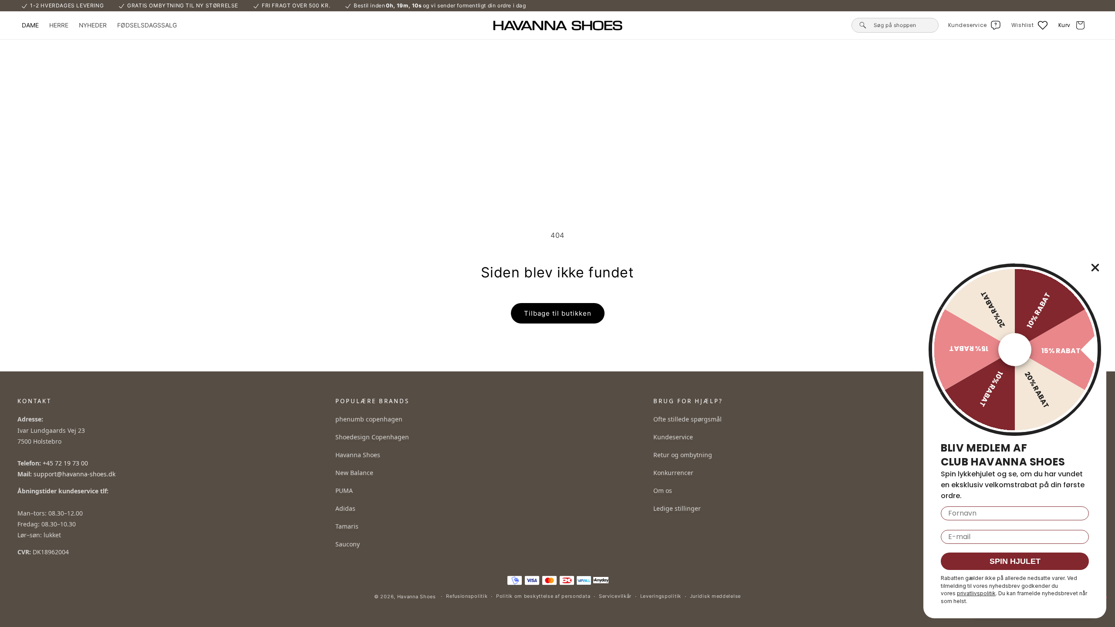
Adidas (345, 508)
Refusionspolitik (466, 596)
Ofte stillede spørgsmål (687, 419)
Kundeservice (673, 437)
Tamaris (346, 526)
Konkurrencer (673, 473)
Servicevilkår (615, 596)
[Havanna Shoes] (557, 25)
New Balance (354, 473)
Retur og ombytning (682, 455)
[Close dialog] (1095, 267)
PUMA (344, 490)
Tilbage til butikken (557, 313)
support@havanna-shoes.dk (74, 474)
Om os (662, 490)
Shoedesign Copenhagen (372, 437)
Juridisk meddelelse (715, 596)
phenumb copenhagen (368, 419)
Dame (30, 25)
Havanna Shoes (357, 455)
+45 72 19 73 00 (65, 463)
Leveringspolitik (660, 596)
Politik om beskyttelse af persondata (543, 596)
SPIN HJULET (1015, 561)
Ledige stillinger (677, 508)
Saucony (347, 544)
